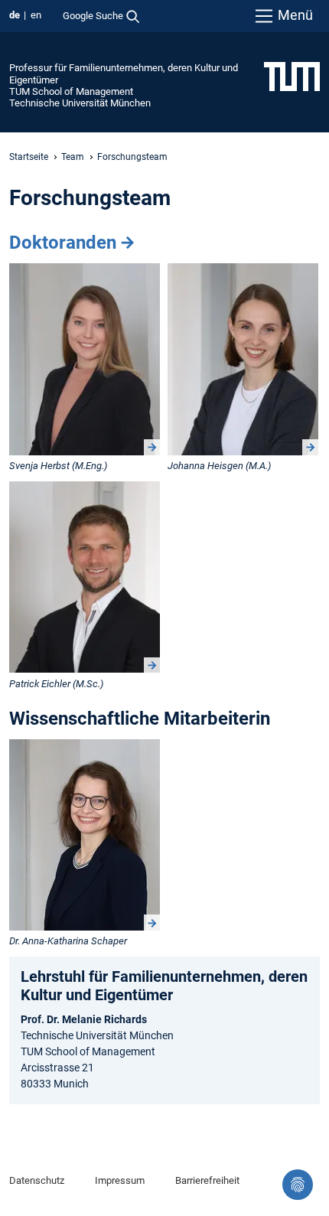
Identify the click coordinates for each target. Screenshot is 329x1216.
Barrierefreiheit (207, 1180)
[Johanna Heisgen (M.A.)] (243, 359)
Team (72, 157)
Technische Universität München (80, 103)
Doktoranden (62, 242)
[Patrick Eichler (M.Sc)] (84, 577)
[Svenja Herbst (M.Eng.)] (84, 359)
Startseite (28, 157)
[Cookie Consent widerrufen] (297, 1184)
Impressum (120, 1180)
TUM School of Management (71, 91)
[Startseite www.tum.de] (292, 76)
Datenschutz (36, 1180)
